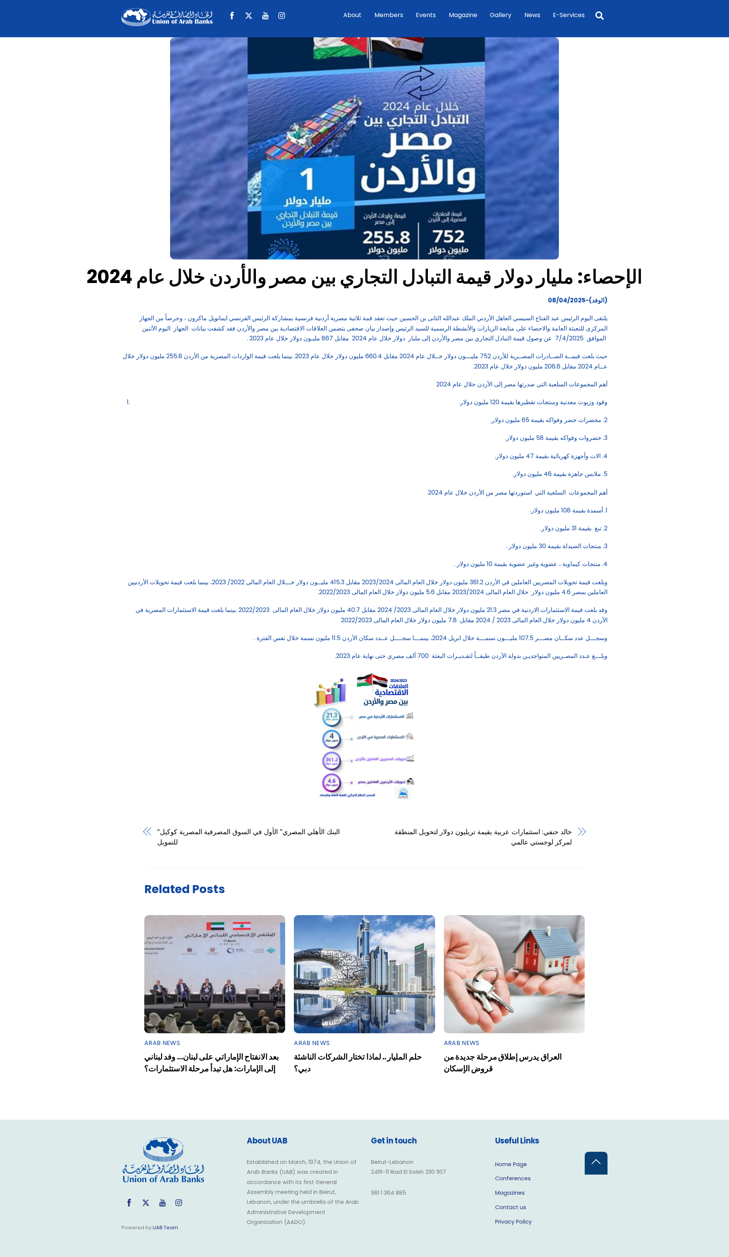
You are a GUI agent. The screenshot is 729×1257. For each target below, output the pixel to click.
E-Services (569, 15)
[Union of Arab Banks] (167, 22)
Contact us (510, 1207)
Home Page (511, 1164)
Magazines (510, 1193)
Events (426, 15)
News (532, 15)
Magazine (463, 15)
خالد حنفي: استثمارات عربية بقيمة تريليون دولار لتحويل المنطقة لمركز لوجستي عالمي (483, 836)
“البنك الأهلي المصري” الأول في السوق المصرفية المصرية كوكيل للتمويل (248, 836)
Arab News (162, 1043)
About (352, 15)
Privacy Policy (513, 1221)
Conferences (513, 1178)
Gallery (500, 15)
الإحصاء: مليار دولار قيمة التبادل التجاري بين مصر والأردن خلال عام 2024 (364, 277)
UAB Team (165, 1227)
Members (388, 15)
